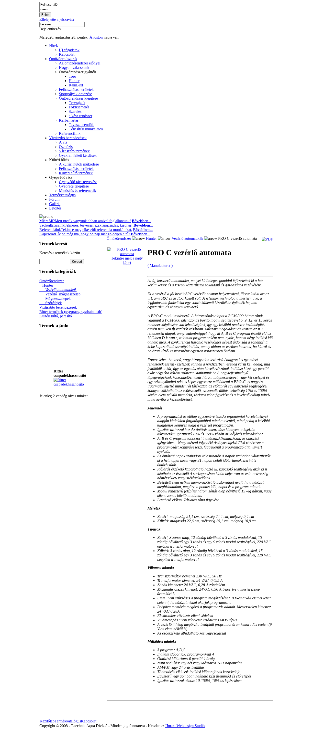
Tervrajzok (77, 103)
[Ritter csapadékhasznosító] (73, 383)
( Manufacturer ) (160, 265)
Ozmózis (66, 147)
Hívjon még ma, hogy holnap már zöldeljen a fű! (102, 234)
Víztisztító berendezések (68, 138)
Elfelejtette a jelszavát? (56, 19)
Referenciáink (69, 133)
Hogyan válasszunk (74, 67)
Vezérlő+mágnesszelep (59, 294)
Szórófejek (50, 303)
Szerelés (75, 111)
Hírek (53, 45)
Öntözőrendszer (51, 281)
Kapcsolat (66, 54)
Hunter (74, 81)
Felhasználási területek (76, 89)
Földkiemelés (79, 107)
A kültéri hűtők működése (79, 164)
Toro (72, 76)
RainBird (76, 85)
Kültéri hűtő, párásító (55, 316)
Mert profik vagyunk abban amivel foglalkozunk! (93, 221)
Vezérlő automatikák (58, 290)
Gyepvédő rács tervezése (78, 182)
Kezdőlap (47, 721)
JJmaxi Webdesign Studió (185, 726)
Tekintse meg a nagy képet (127, 260)
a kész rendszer (80, 116)
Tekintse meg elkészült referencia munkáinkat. (96, 230)
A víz (63, 142)
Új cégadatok (69, 50)
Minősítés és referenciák (77, 190)
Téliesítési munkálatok (86, 129)
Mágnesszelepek (55, 298)
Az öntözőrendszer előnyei (79, 63)
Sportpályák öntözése (75, 94)
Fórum (54, 199)
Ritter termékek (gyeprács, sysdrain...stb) (70, 312)
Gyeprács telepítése (74, 186)
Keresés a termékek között (59, 253)
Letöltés (55, 208)
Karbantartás (68, 120)
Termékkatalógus (62, 195)
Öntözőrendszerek (63, 59)
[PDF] (267, 239)
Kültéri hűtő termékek (76, 173)
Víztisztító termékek (74, 151)
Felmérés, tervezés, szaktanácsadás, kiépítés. (98, 225)
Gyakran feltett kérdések (78, 155)
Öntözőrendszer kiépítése (78, 98)
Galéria (54, 204)
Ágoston (96, 37)
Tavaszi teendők (81, 125)
